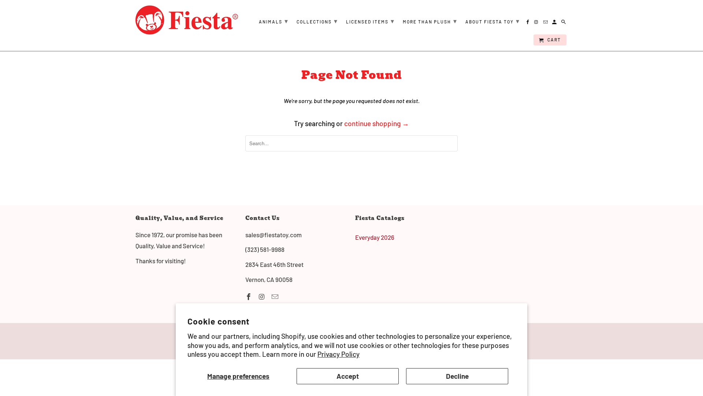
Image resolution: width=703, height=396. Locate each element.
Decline (457, 376)
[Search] (564, 23)
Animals (274, 21)
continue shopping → (376, 123)
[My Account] (555, 23)
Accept (347, 376)
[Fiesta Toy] (186, 20)
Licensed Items (370, 21)
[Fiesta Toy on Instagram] (262, 297)
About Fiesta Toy (492, 21)
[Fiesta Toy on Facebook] (249, 297)
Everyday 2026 (374, 237)
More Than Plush (430, 21)
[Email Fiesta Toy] (276, 297)
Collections (317, 21)
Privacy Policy (338, 354)
